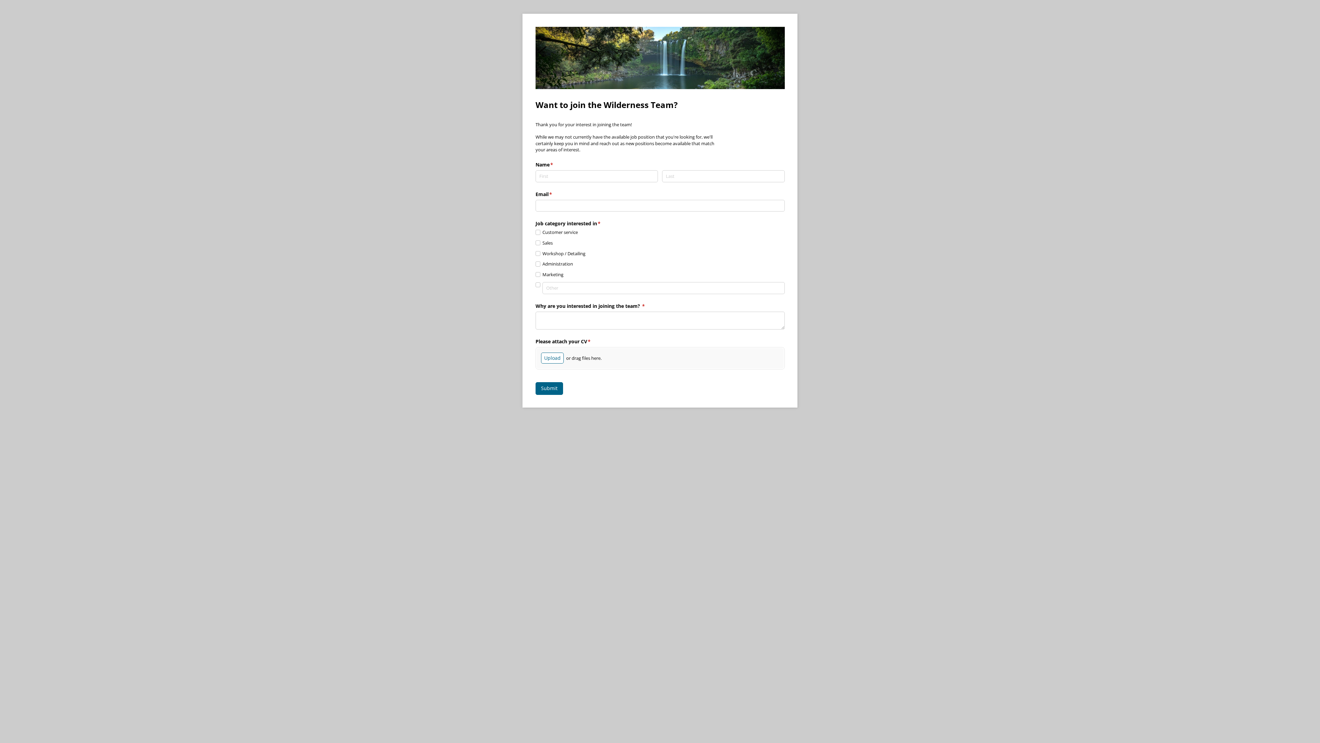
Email (554, 194)
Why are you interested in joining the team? (600, 306)
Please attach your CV (573, 341)
